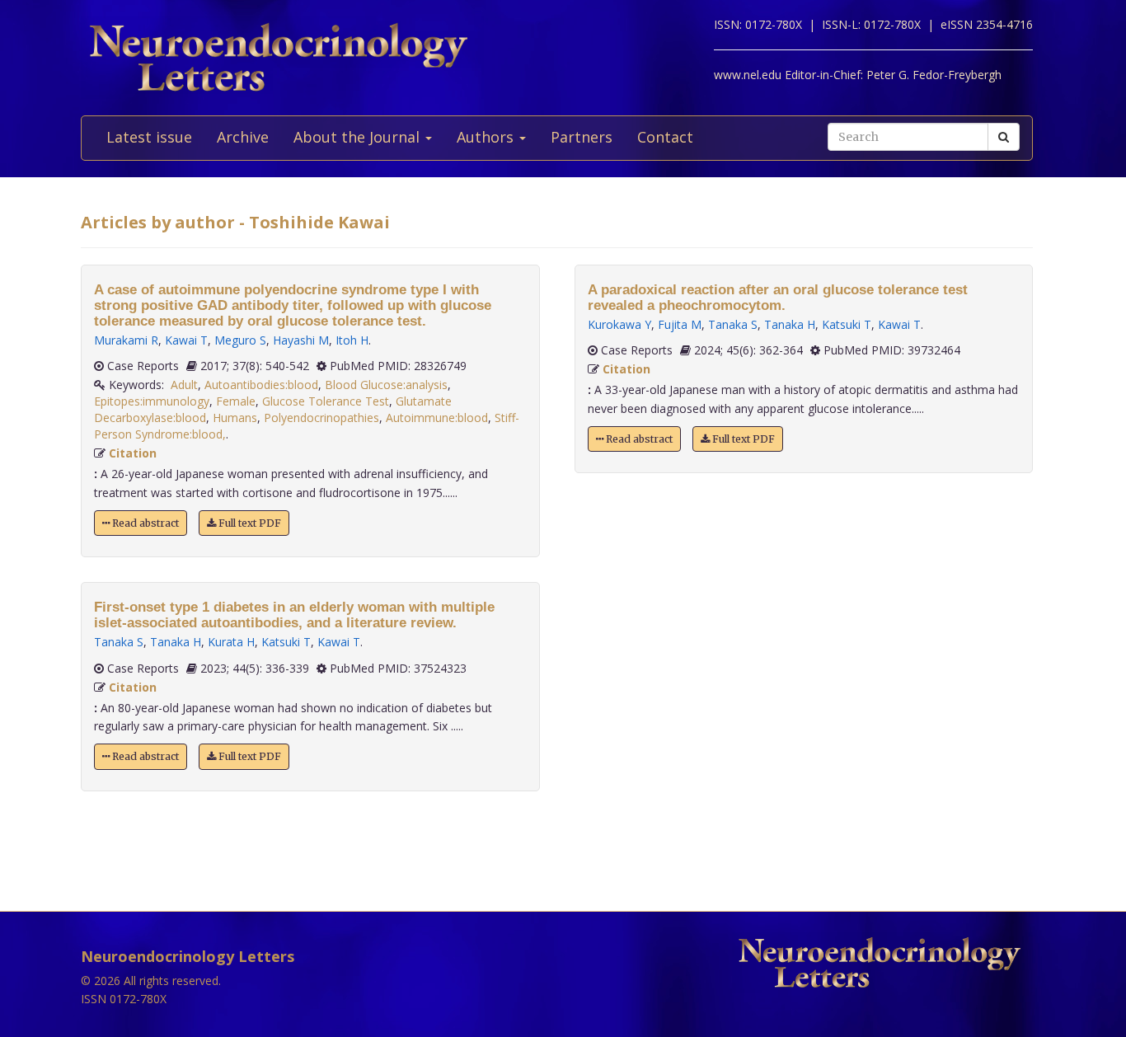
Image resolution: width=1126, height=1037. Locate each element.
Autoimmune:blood (437, 417)
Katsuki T (286, 642)
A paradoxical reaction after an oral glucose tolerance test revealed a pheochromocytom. (778, 297)
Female (236, 401)
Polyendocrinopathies (321, 417)
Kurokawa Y (619, 324)
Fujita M (679, 324)
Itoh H (351, 340)
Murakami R (126, 340)
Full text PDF (248, 523)
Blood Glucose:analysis (386, 384)
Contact (665, 137)
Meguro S (240, 340)
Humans (235, 417)
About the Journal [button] (358, 137)
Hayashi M (301, 340)
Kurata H (231, 642)
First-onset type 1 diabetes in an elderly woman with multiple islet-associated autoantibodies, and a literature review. (294, 615)
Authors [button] (487, 137)
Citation (133, 453)
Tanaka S (118, 642)
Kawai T (186, 340)
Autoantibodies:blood (261, 384)
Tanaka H (175, 642)
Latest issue (149, 137)
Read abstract (144, 523)
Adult (184, 384)
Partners (581, 137)
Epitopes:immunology (151, 401)
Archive (243, 137)
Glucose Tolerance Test (325, 401)
